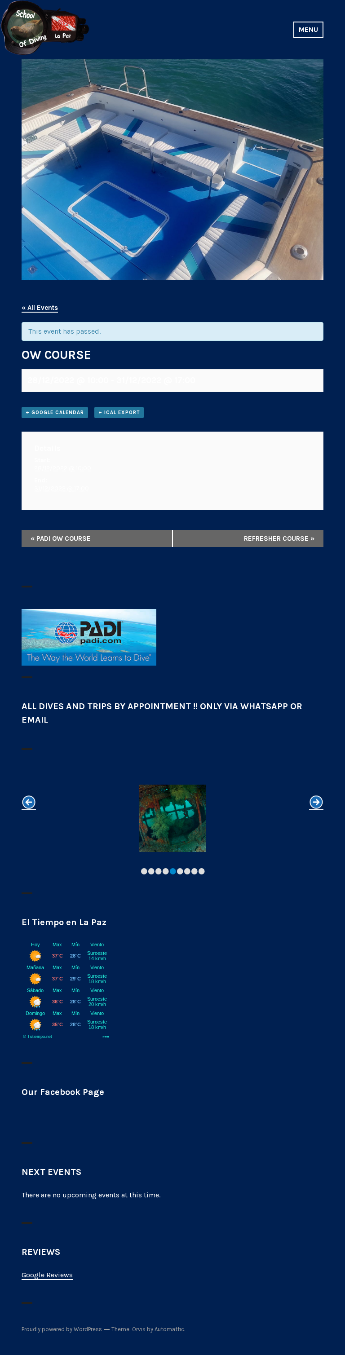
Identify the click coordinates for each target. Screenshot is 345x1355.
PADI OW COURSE (61, 538)
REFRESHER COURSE (279, 538)
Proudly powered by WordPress (62, 1329)
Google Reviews (47, 1275)
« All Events (40, 308)
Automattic (169, 1329)
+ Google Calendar (55, 412)
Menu (308, 29)
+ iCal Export (119, 412)
